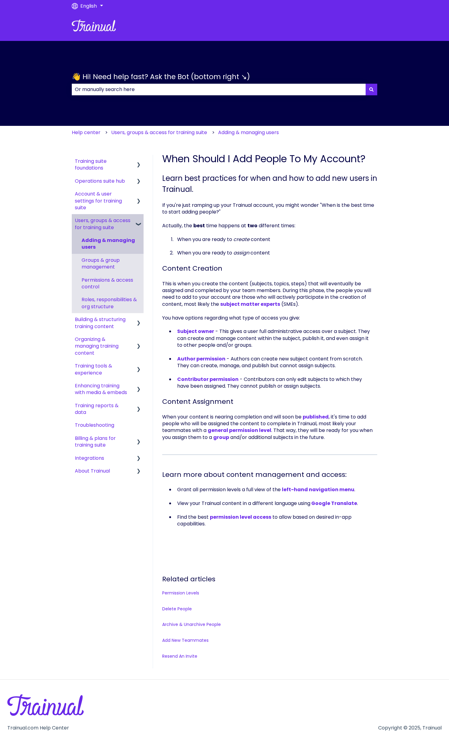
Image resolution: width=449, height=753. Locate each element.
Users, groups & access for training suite (159, 132)
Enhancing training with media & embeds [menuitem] (101, 389)
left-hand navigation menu (318, 489)
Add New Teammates (185, 640)
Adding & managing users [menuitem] (108, 243)
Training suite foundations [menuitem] (91, 164)
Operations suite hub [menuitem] (100, 181)
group (221, 437)
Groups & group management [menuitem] (101, 263)
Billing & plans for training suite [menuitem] (95, 441)
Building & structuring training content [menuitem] (100, 323)
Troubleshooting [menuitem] (94, 425)
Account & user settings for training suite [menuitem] (98, 200)
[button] (139, 161)
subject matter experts (250, 304)
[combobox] (219, 89)
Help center (86, 132)
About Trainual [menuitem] (92, 470)
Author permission (201, 358)
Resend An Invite (179, 656)
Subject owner (195, 331)
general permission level (239, 430)
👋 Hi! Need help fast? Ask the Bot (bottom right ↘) (161, 77)
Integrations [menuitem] (89, 458)
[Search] (371, 89)
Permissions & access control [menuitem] (107, 283)
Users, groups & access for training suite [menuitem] (102, 224)
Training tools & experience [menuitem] (93, 369)
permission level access (240, 517)
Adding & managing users (248, 132)
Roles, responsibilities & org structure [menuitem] (109, 303)
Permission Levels (180, 593)
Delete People (177, 609)
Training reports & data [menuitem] (97, 409)
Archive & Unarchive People (191, 624)
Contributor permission (208, 379)
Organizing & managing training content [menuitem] (97, 346)
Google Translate (334, 503)
